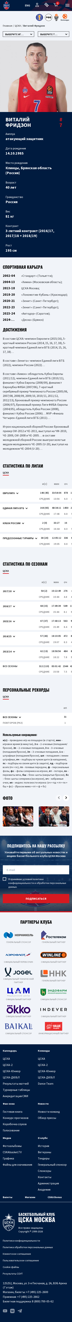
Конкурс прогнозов (15, 1118)
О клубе (43, 1138)
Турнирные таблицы (16, 1090)
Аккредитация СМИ (15, 1096)
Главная (7, 25)
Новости (43, 1103)
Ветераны (44, 1152)
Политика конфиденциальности (21, 1240)
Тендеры (43, 1158)
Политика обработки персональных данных (28, 1247)
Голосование (11, 1130)
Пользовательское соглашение (21, 1260)
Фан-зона (9, 1103)
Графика (8, 1158)
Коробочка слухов (15, 1124)
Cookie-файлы (11, 1267)
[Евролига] (65, 17)
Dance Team (45, 1083)
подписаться (36, 898)
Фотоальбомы (12, 1146)
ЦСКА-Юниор (11, 1071)
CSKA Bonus (55, 1197)
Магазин (30, 1197)
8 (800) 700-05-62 (43, 1301)
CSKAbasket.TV (12, 1152)
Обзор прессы (47, 1118)
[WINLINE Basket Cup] (56, 17)
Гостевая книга (12, 1111)
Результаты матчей (16, 1083)
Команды (44, 1050)
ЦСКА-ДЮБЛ (11, 1077)
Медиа (7, 1138)
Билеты (7, 1197)
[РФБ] (48, 17)
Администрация (48, 1183)
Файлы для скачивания (17, 1164)
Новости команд (49, 1111)
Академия (44, 1189)
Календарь (10, 1050)
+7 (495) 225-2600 (37, 1292)
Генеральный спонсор (52, 1164)
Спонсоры (44, 1171)
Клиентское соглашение (17, 1253)
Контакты (44, 1177)
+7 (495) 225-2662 (28, 1297)
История (43, 1146)
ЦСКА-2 (8, 1065)
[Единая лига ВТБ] (39, 17)
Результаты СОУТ (13, 1273)
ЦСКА (18, 25)
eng (27, 5)
